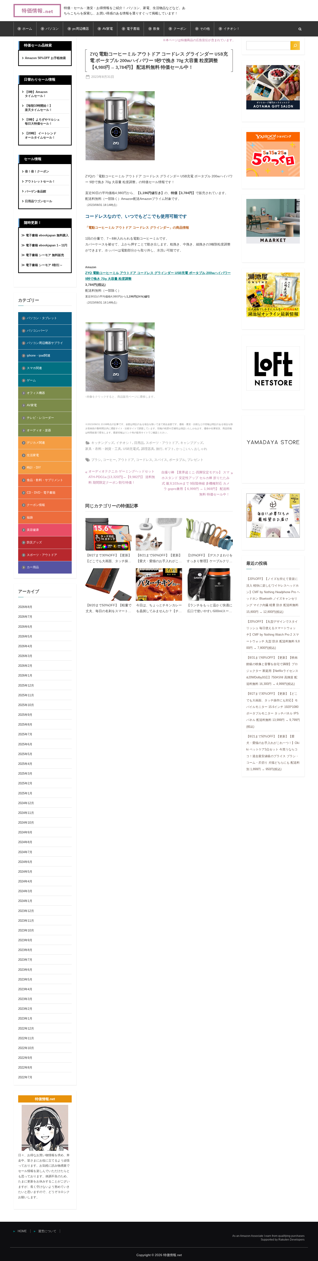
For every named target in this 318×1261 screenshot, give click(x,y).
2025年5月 (25, 754)
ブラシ (96, 460)
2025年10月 (26, 705)
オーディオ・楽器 (39, 430)
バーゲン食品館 (35, 191)
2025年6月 (25, 744)
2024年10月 (26, 822)
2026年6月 (25, 626)
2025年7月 (25, 734)
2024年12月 (26, 803)
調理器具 (147, 449)
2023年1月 (25, 1018)
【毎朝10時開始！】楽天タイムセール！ (38, 108)
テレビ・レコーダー (40, 417)
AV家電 (107, 28)
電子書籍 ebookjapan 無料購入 (47, 235)
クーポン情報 (36, 505)
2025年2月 (25, 783)
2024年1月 (25, 901)
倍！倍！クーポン (37, 171)
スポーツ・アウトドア (162, 443)
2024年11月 (26, 813)
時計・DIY (34, 467)
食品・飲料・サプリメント (45, 480)
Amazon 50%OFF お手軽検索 (45, 58)
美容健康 (33, 529)
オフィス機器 (36, 393)
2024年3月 (25, 891)
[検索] (295, 45)
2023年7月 (25, 959)
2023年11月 (26, 920)
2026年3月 (25, 656)
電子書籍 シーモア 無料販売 (45, 255)
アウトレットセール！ (40, 181)
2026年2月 (25, 665)
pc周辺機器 (80, 28)
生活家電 (33, 455)
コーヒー (109, 460)
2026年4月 (25, 646)
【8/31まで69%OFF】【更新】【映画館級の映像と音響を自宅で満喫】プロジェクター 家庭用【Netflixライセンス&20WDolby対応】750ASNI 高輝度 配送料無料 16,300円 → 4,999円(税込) (272, 671)
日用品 (139, 443)
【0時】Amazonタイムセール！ (36, 94)
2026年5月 (25, 636)
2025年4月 (25, 764)
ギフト (169, 449)
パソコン (52, 28)
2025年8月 (25, 724)
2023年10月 (26, 930)
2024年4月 (25, 881)
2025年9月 (25, 714)
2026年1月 (25, 675)
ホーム (27, 28)
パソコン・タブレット (42, 318)
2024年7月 (25, 852)
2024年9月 (25, 832)
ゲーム (31, 380)
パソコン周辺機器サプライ (45, 343)
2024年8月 (25, 842)
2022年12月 (26, 1028)
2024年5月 (25, 871)
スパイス (160, 460)
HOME (22, 1231)
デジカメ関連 (36, 442)
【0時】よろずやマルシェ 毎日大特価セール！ (42, 121)
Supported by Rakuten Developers (282, 1239)
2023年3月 (25, 999)
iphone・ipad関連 (38, 355)
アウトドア (126, 460)
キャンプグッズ (191, 443)
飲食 (156, 28)
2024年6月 (25, 862)
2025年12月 (26, 685)
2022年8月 (25, 1067)
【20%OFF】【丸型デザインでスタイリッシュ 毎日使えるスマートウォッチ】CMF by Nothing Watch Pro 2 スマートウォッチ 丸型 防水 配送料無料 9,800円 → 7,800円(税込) (273, 635)
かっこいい (184, 449)
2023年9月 (25, 940)
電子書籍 (133, 28)
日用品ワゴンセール (38, 201)
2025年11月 (26, 695)
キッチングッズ (102, 443)
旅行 (159, 449)
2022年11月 (26, 1038)
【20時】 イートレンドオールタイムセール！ (40, 135)
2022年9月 (25, 1058)
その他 (205, 28)
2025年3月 (25, 773)
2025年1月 (25, 793)
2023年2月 (25, 1008)
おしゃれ (200, 449)
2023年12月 (26, 911)
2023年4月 (25, 989)
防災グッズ (34, 542)
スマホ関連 (34, 368)
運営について (47, 1231)
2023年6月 (25, 969)
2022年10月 (26, 1048)
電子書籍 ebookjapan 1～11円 (46, 245)
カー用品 (33, 567)
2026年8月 (25, 607)
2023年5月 (25, 979)
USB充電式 (131, 449)
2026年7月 (25, 616)
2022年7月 (25, 1077)
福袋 (30, 517)
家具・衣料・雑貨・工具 (103, 449)
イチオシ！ (231, 28)
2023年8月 (25, 950)
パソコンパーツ (37, 330)
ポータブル (177, 460)
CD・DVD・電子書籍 (41, 492)
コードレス (144, 460)
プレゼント (195, 460)
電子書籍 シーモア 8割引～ (44, 265)
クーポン (179, 28)
